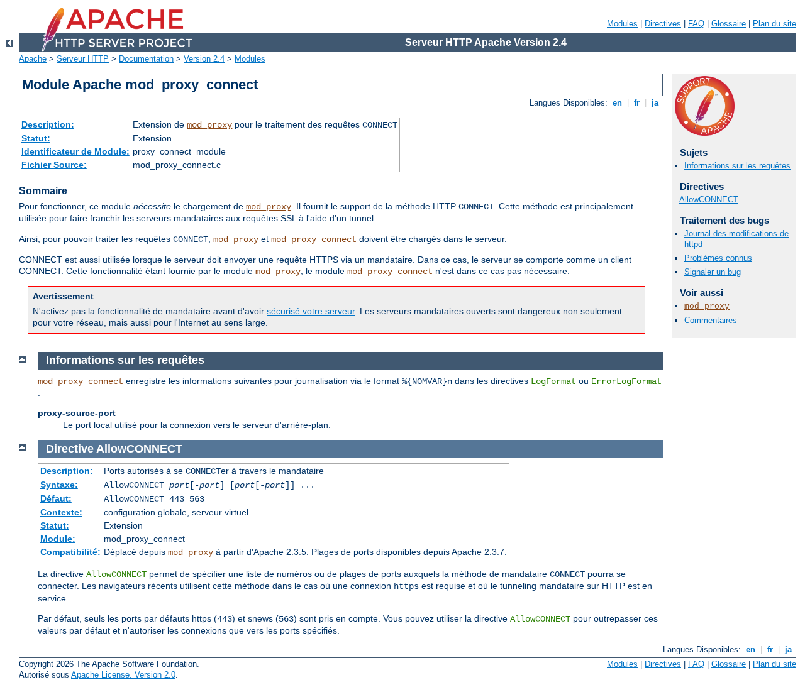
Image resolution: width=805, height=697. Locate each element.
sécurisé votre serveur (311, 311)
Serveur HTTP (83, 58)
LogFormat (553, 381)
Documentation (146, 58)
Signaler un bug (712, 272)
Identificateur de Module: (75, 151)
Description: (47, 124)
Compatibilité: (70, 552)
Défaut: (56, 498)
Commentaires (710, 320)
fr (636, 102)
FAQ (696, 23)
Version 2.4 (204, 58)
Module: (57, 539)
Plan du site (774, 23)
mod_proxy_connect (314, 239)
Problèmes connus (718, 258)
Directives (663, 23)
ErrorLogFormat (626, 381)
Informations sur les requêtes (737, 165)
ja (655, 102)
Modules (622, 23)
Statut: (35, 138)
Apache (33, 58)
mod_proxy (209, 125)
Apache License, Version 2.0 (123, 674)
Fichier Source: (54, 165)
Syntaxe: (59, 485)
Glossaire (728, 23)
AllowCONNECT (708, 199)
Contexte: (61, 512)
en (617, 102)
